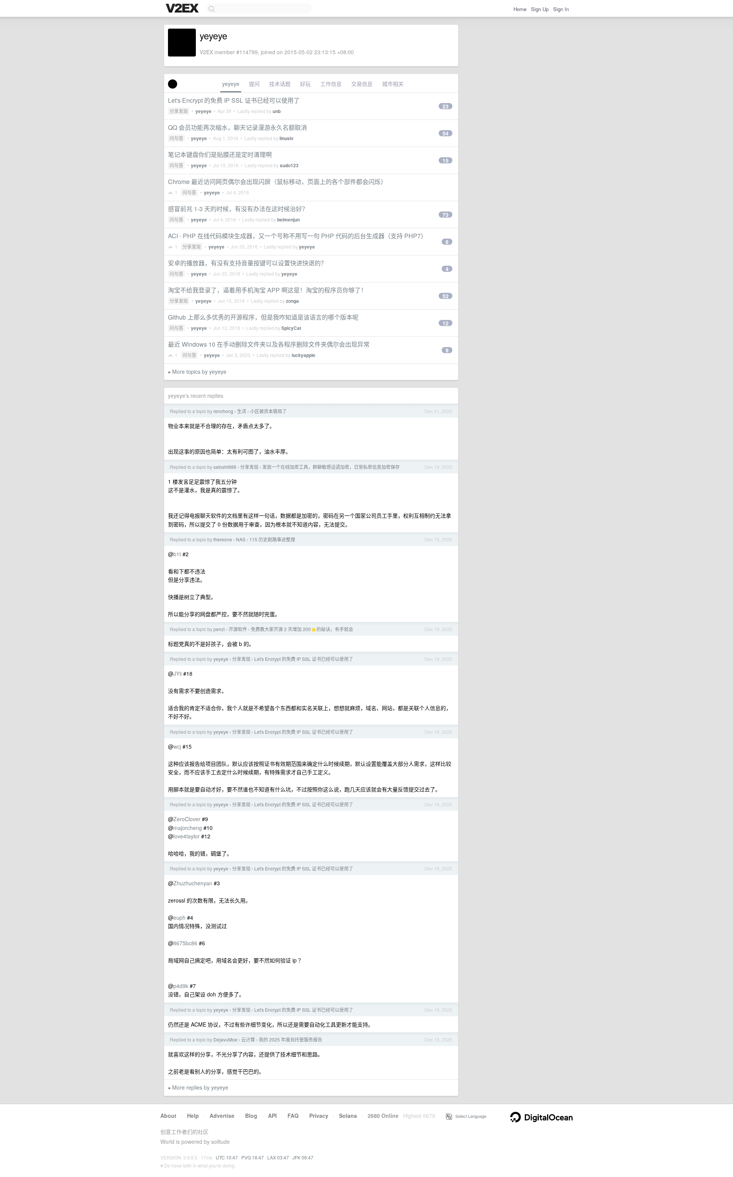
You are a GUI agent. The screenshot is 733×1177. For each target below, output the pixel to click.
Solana (348, 1115)
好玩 (305, 83)
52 (445, 296)
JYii (177, 673)
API (272, 1115)
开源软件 (238, 629)
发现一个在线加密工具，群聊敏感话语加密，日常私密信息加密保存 (331, 466)
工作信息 (331, 83)
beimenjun (288, 219)
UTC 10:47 (227, 1157)
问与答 (176, 138)
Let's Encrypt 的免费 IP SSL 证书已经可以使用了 (234, 100)
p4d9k (180, 986)
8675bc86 (185, 943)
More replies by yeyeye (200, 1087)
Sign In (561, 9)
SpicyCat (291, 328)
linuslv (286, 138)
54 (445, 133)
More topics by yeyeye (199, 371)
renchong (223, 411)
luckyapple (303, 355)
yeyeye (230, 83)
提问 (254, 83)
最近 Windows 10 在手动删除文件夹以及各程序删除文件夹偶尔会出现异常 (269, 344)
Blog (251, 1115)
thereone (222, 539)
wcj (177, 746)
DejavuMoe (225, 1039)
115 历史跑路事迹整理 (272, 539)
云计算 (248, 1039)
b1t (177, 554)
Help (193, 1115)
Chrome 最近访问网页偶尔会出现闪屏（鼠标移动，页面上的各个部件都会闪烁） (277, 181)
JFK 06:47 (302, 1157)
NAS (240, 539)
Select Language (469, 1116)
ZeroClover (186, 819)
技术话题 (280, 83)
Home (519, 9)
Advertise (222, 1115)
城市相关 (393, 83)
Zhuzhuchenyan (192, 883)
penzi (219, 629)
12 (445, 323)
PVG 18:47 (252, 1157)
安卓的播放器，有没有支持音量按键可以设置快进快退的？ (247, 262)
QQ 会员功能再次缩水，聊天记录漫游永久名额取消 (237, 127)
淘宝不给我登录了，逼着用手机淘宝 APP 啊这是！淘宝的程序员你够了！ (267, 290)
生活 (241, 411)
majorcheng (187, 827)
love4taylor (186, 836)
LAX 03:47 (278, 1157)
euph (179, 917)
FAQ (293, 1115)
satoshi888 (224, 466)
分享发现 (179, 111)
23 (445, 106)
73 (445, 215)
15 (445, 160)
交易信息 (362, 83)
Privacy (318, 1115)
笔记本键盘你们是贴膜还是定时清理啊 (220, 154)
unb (277, 111)
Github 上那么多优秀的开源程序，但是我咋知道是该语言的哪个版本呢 (263, 317)
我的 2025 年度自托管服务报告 (290, 1039)
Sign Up (540, 9)
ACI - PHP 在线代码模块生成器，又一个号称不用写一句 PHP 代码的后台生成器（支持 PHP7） (297, 235)
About (168, 1115)
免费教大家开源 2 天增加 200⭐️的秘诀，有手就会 (302, 629)
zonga (292, 300)
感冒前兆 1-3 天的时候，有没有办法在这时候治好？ (238, 208)
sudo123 (289, 165)
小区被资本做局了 (268, 411)
